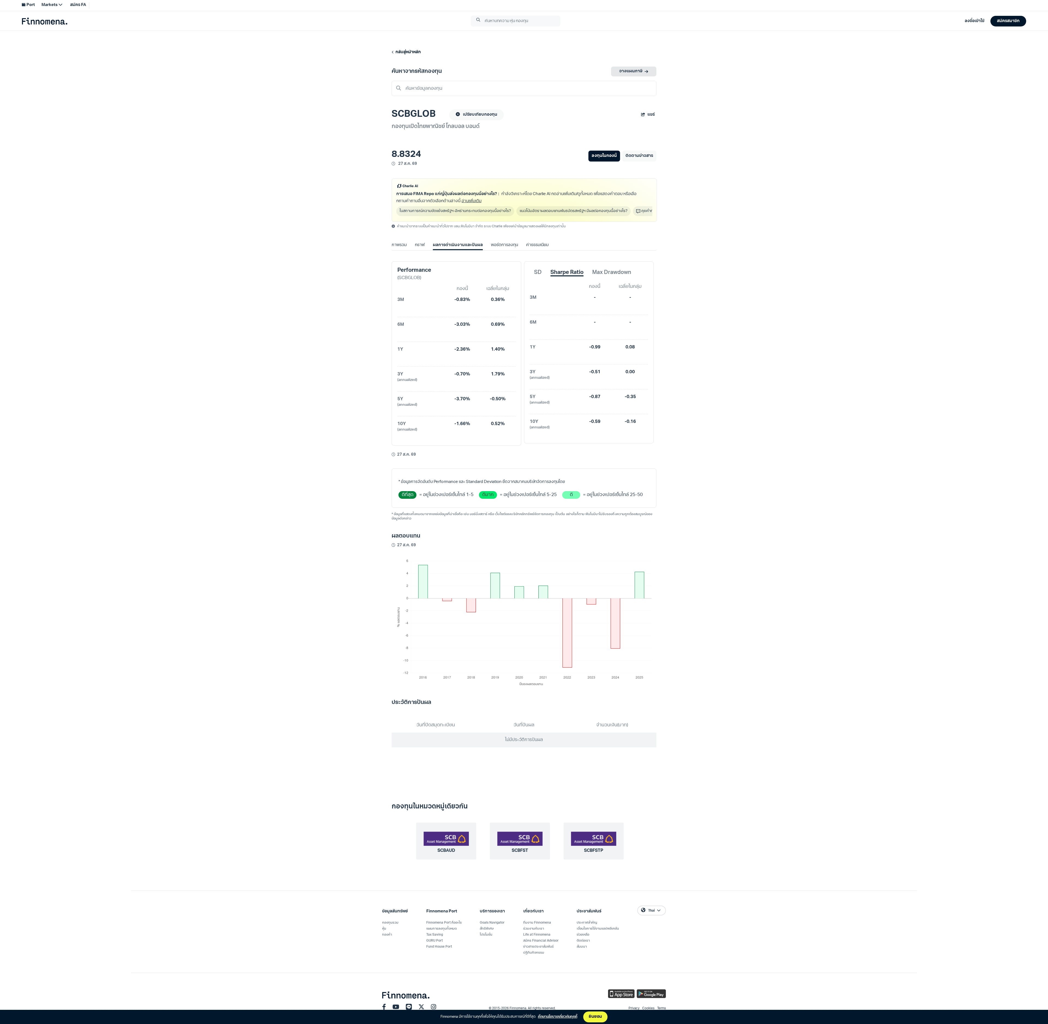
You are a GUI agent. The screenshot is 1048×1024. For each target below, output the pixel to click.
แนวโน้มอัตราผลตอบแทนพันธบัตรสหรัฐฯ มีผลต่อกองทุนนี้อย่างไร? (573, 211)
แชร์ (651, 115)
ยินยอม (595, 1017)
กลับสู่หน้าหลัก (407, 52)
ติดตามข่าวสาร (639, 156)
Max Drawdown (611, 272)
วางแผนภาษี (630, 71)
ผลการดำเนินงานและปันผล (458, 245)
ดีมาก (488, 494)
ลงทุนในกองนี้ (604, 156)
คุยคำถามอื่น (651, 211)
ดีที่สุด (407, 494)
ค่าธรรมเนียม (537, 245)
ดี (571, 494)
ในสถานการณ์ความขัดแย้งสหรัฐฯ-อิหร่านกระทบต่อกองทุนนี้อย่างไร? (455, 211)
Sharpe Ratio (566, 272)
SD (538, 272)
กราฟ (420, 245)
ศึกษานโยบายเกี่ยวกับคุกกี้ (557, 1017)
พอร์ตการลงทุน (504, 245)
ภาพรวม (399, 245)
